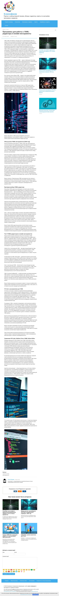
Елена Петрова (11, 479)
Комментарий (6, 556)
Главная (6, 580)
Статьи (6, 25)
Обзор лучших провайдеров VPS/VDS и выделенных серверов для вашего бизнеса (47, 91)
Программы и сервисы (27, 22)
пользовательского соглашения (10, 591)
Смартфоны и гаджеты (45, 22)
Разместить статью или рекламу (44, 580)
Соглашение (31, 580)
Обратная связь (14, 580)
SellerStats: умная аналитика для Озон (28, 535)
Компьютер (17, 22)
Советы (36, 22)
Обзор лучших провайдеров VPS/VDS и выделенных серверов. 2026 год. (28, 512)
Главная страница (9, 22)
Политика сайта (23, 580)
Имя (3, 552)
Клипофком (10, 14)
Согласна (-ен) (35, 594)
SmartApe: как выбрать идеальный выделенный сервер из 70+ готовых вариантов (9, 512)
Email (15, 552)
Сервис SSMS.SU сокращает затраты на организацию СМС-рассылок (10, 536)
